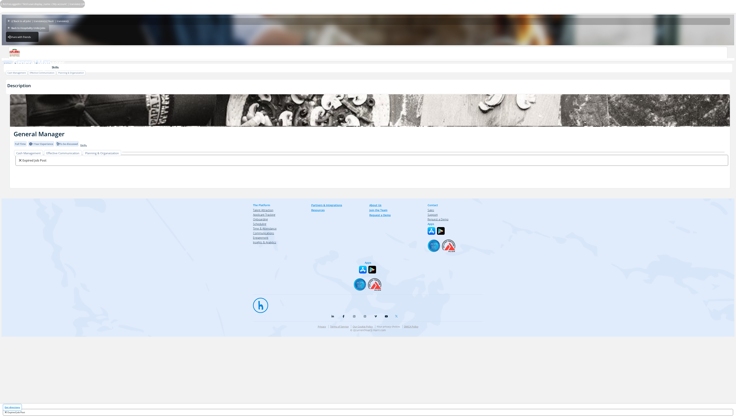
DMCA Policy (411, 326)
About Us (375, 205)
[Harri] (258, 303)
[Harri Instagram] (354, 316)
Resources (318, 210)
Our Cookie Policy (363, 326)
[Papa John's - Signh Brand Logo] (368, 53)
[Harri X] (397, 315)
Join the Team (378, 210)
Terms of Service (339, 326)
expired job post (16, 412)
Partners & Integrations (326, 205)
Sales (431, 210)
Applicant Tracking (264, 215)
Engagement (260, 238)
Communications (263, 233)
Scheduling (259, 224)
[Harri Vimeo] (376, 316)
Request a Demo (380, 215)
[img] (370, 110)
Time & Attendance (265, 228)
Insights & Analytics (264, 242)
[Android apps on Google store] (441, 231)
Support (433, 215)
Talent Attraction (263, 210)
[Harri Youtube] (386, 316)
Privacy (322, 326)
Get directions (12, 407)
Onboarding (260, 219)
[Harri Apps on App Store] (431, 231)
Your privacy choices (388, 326)
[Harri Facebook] (343, 316)
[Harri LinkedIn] (333, 316)
